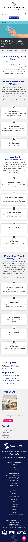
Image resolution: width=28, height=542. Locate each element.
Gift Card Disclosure (10, 378)
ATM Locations (14, 490)
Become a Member (14, 466)
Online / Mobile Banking (14, 495)
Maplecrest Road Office (14, 478)
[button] (24, 538)
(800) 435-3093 (19, 514)
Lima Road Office (14, 482)
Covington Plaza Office (14, 477)
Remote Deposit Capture (14, 496)
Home (3, 51)
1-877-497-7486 (7, 368)
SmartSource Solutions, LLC (18, 528)
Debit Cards (5, 435)
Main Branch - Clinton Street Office (14, 475)
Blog (14, 501)
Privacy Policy (14, 507)
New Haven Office (14, 483)
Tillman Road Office (14, 480)
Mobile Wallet (14, 493)
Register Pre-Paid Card (11, 376)
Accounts (9, 51)
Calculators (14, 503)
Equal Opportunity (14, 470)
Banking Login (14, 17)
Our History (14, 464)
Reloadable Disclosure (11, 381)
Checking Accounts (7, 430)
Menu (12, 22)
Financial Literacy (14, 504)
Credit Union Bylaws (14, 469)
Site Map (14, 509)
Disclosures (14, 506)
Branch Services (14, 491)
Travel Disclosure (9, 383)
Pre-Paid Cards (6, 437)
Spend (15, 51)
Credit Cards (5, 432)
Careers (14, 467)
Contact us (7, 277)
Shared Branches (14, 485)
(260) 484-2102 (11, 514)
